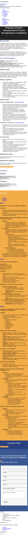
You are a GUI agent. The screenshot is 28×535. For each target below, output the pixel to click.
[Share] (1, 533)
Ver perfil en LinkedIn (19, 102)
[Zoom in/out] (4, 533)
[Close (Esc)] (0, 533)
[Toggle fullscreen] (3, 533)
